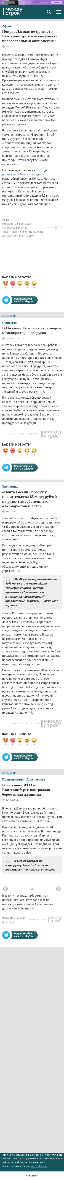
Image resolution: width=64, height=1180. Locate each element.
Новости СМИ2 (8, 316)
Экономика (10, 486)
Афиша (7, 26)
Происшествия (13, 779)
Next (58, 888)
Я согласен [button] (32, 1175)
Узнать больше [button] (38, 1166)
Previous (5, 888)
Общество (9, 322)
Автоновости (35, 779)
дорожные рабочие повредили (23, 174)
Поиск (49, 12)
